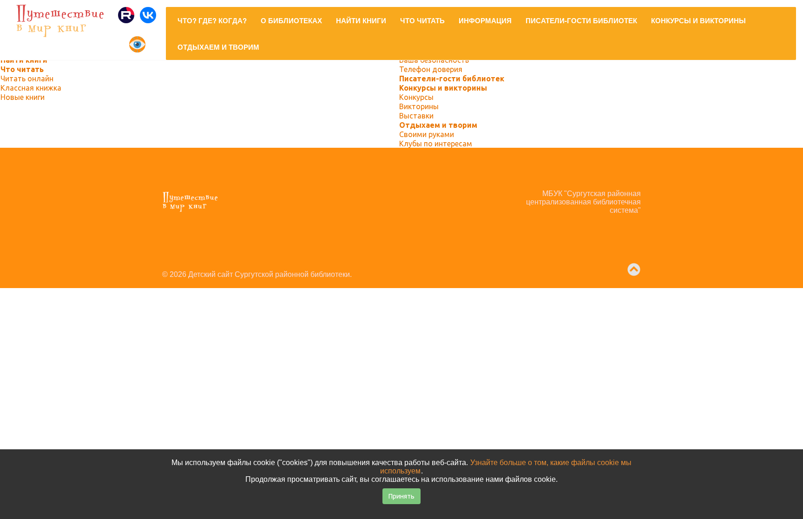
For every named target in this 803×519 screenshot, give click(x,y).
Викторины (419, 106)
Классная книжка (30, 88)
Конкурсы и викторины (443, 88)
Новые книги (22, 97)
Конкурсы (416, 97)
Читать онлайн (26, 78)
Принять (401, 496)
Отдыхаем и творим (438, 125)
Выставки (416, 116)
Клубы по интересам (435, 143)
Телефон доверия (430, 69)
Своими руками (426, 134)
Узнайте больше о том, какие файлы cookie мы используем (506, 467)
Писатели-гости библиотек (451, 78)
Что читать (22, 69)
